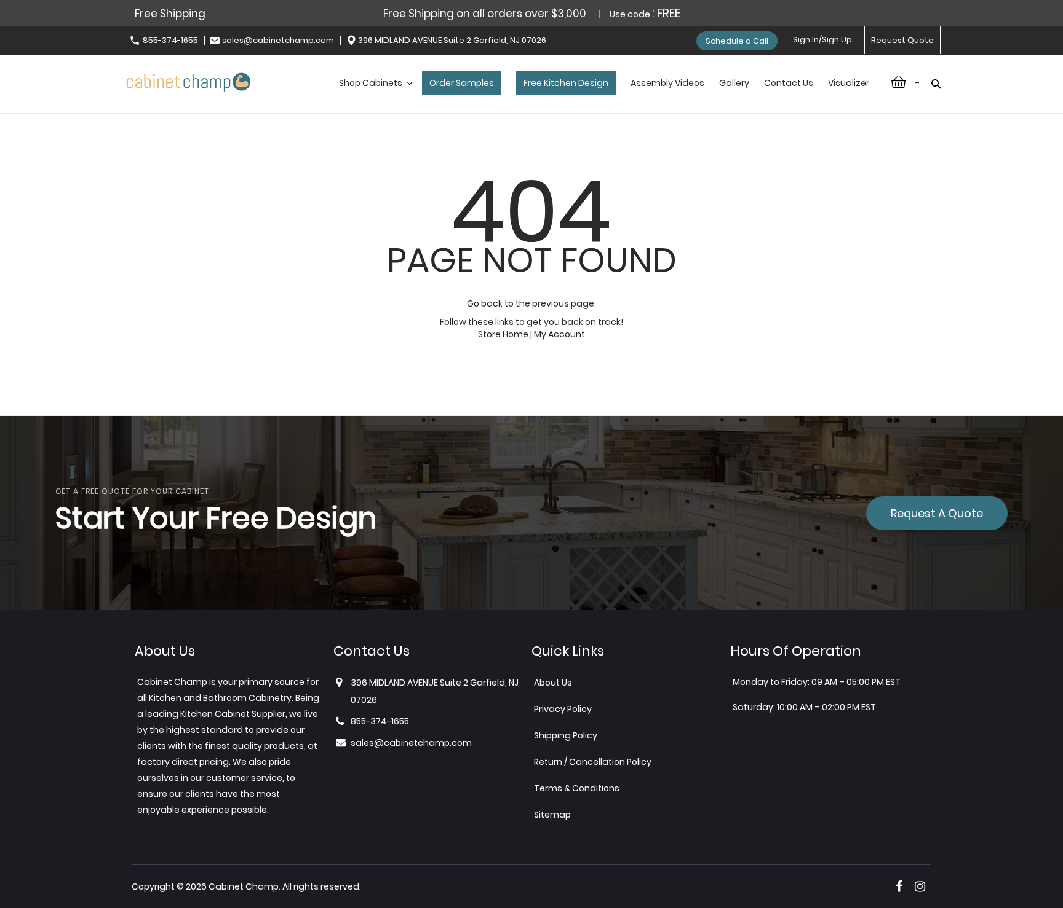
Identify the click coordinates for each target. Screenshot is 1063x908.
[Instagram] (920, 886)
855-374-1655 (170, 40)
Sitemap (552, 814)
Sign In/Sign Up (822, 39)
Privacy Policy (563, 709)
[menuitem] (373, 96)
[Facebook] (899, 886)
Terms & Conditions (576, 788)
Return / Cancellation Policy (592, 762)
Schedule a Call (737, 41)
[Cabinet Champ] (188, 80)
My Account (559, 334)
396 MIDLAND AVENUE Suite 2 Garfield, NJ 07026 (452, 40)
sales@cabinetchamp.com (278, 40)
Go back (485, 303)
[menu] (604, 96)
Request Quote (902, 40)
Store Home (503, 334)
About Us (553, 682)
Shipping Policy (565, 735)
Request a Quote (937, 513)
